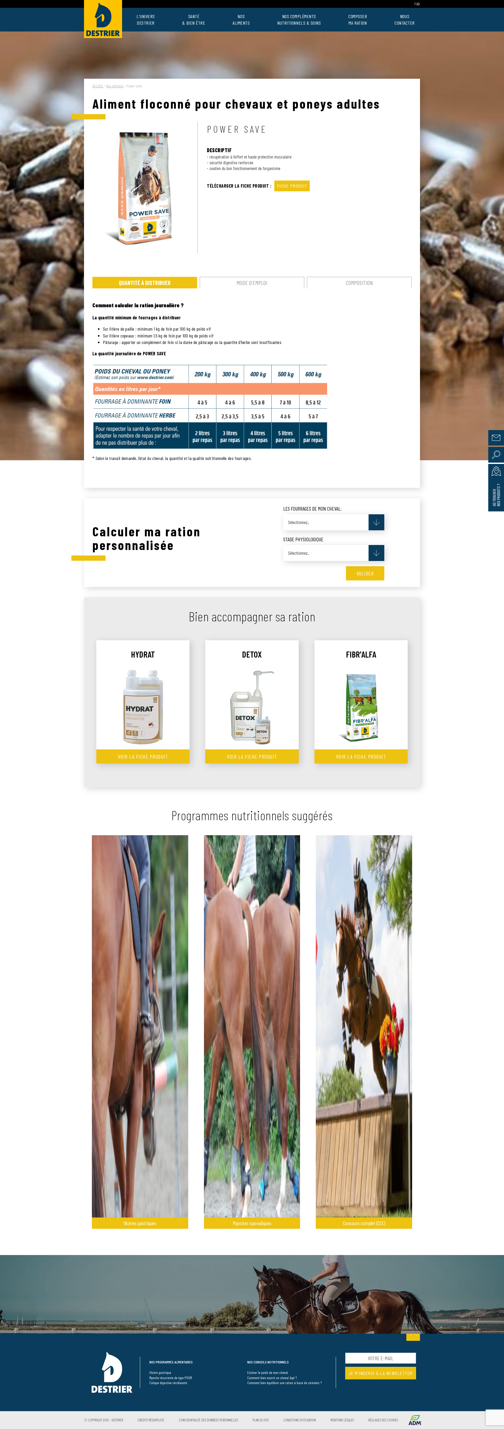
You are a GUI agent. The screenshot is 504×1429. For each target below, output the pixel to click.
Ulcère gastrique (160, 1372)
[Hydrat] (143, 707)
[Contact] (496, 438)
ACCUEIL (97, 86)
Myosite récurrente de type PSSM (170, 1377)
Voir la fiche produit (143, 756)
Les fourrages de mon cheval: (312, 508)
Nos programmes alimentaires (171, 1362)
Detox (252, 654)
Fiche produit (292, 186)
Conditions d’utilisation (300, 1420)
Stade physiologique (303, 539)
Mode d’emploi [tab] (252, 282)
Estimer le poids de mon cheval (267, 1372)
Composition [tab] (359, 282)
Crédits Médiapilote (151, 1420)
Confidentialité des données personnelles (208, 1420)
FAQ (417, 4)
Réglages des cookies (383, 1420)
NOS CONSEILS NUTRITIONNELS (268, 1362)
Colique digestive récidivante (168, 1382)
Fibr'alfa (361, 654)
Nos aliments (241, 19)
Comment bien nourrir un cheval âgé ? (272, 1377)
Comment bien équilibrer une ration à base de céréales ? (284, 1382)
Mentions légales (342, 1420)
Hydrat (143, 654)
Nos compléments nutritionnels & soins (299, 19)
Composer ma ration (357, 19)
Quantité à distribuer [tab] (145, 282)
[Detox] (251, 707)
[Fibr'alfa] (361, 707)
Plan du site (261, 1420)
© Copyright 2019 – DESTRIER (103, 1420)
